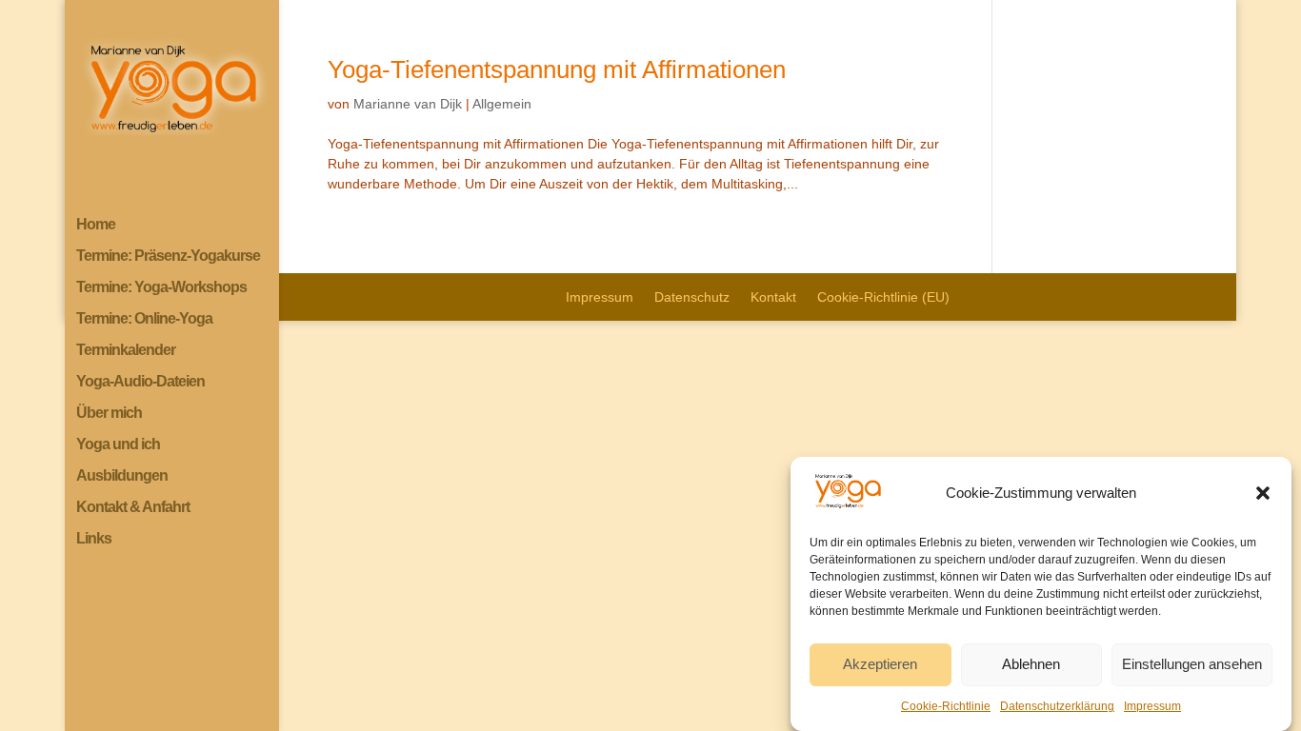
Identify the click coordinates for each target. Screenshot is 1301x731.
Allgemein (501, 103)
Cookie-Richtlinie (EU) (883, 297)
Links (93, 539)
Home (95, 225)
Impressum (1152, 706)
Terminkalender (125, 351)
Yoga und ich (118, 445)
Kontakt (773, 297)
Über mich (109, 413)
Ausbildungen (122, 476)
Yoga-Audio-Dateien (140, 382)
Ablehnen (1031, 665)
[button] (1262, 493)
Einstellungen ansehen (1192, 665)
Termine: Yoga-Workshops (161, 288)
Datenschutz (692, 297)
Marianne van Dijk (407, 103)
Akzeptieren (880, 665)
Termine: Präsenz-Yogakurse (168, 256)
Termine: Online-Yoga (144, 319)
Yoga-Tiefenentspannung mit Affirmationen (557, 69)
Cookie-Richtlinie (946, 706)
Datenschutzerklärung (1057, 706)
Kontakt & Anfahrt (133, 508)
